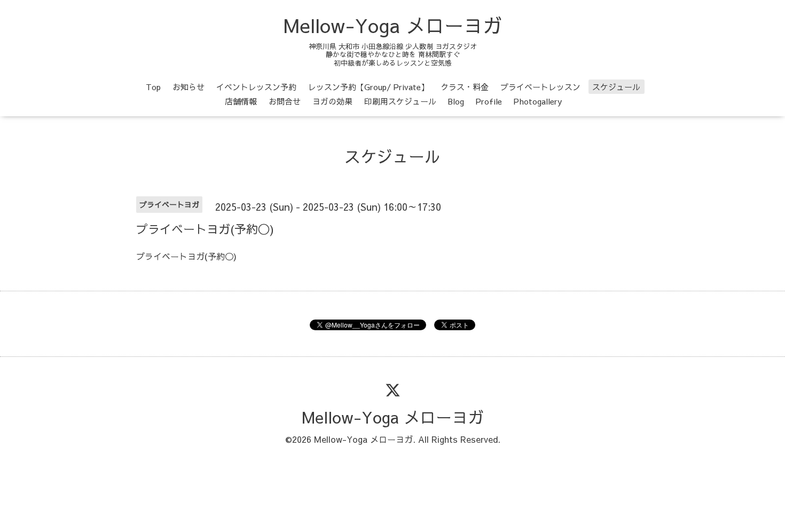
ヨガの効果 (332, 101)
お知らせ (188, 86)
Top (153, 86)
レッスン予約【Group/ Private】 (368, 86)
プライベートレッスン (540, 86)
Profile (489, 101)
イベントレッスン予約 (256, 86)
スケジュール (616, 86)
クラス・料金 (465, 86)
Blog (456, 101)
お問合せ (285, 101)
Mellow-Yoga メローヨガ (393, 25)
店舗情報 (241, 101)
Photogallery (538, 101)
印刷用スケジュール (400, 101)
